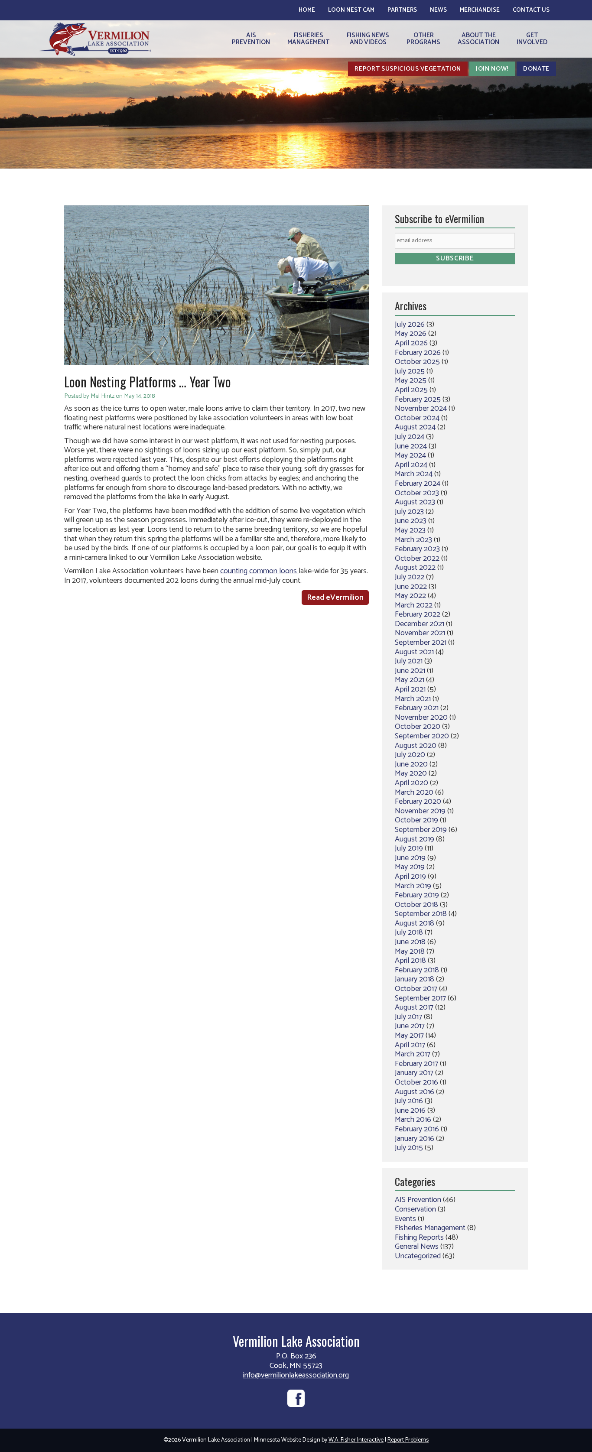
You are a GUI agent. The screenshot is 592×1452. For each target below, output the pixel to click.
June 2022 (411, 586)
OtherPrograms (423, 39)
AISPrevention (251, 39)
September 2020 (422, 736)
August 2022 (415, 567)
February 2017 (416, 1063)
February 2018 (417, 970)
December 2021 (419, 623)
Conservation (415, 1209)
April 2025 (411, 389)
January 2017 (414, 1072)
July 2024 (409, 436)
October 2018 (416, 904)
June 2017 (410, 1026)
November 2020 (421, 717)
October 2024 (417, 418)
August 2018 (414, 923)
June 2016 (410, 1110)
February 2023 (417, 548)
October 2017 (416, 988)
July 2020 (410, 754)
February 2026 (418, 352)
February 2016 (417, 1129)
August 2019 (414, 839)
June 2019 (410, 857)
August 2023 (415, 502)
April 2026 (411, 343)
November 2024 (421, 408)
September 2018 (421, 913)
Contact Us (531, 10)
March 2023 (413, 539)
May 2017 (409, 1035)
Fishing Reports (419, 1237)
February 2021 (417, 708)
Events (405, 1218)
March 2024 (414, 474)
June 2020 (411, 764)
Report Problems (408, 1440)
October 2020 (417, 726)
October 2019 (416, 820)
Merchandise (480, 10)
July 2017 (408, 1016)
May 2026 (410, 333)
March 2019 (413, 886)
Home (307, 10)
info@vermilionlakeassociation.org (296, 1375)
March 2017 (412, 1054)
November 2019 (420, 811)
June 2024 (411, 446)
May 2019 (410, 867)
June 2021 (410, 670)
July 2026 (410, 324)
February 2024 (417, 483)
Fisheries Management (430, 1227)
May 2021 (409, 679)
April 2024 (411, 464)
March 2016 (413, 1119)
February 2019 (417, 895)
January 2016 (414, 1138)
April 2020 (411, 782)
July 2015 (409, 1147)
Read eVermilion (335, 597)
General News (417, 1246)
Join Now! (492, 69)
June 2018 (410, 942)
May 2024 (410, 455)
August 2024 (415, 427)
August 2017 (414, 1007)
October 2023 (417, 493)
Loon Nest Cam (351, 10)
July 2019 (409, 848)
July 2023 (409, 511)
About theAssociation (478, 39)
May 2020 (411, 773)
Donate (536, 69)
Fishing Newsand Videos (368, 39)
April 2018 (410, 960)
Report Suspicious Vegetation (408, 69)
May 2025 (410, 380)
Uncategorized (418, 1256)
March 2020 (414, 792)
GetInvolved (532, 39)
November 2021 (420, 633)
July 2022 (409, 577)
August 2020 (415, 745)
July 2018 (409, 932)
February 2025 (418, 399)
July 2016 (409, 1101)
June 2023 (410, 520)
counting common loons (259, 571)
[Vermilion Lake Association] (95, 39)
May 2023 (410, 530)
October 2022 (417, 558)
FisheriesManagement (308, 39)
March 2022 (414, 605)
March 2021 (413, 698)
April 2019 (410, 876)
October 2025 (417, 361)
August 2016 (414, 1091)
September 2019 (421, 829)
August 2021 (414, 652)
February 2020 (418, 801)
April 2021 (410, 689)
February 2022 (417, 614)
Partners (402, 10)
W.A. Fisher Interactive (356, 1440)
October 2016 (416, 1082)
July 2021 (409, 661)
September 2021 (420, 642)
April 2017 (410, 1045)
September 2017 (420, 998)
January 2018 (414, 979)
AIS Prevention (418, 1199)
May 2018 (410, 951)
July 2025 (410, 371)
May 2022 (410, 595)
